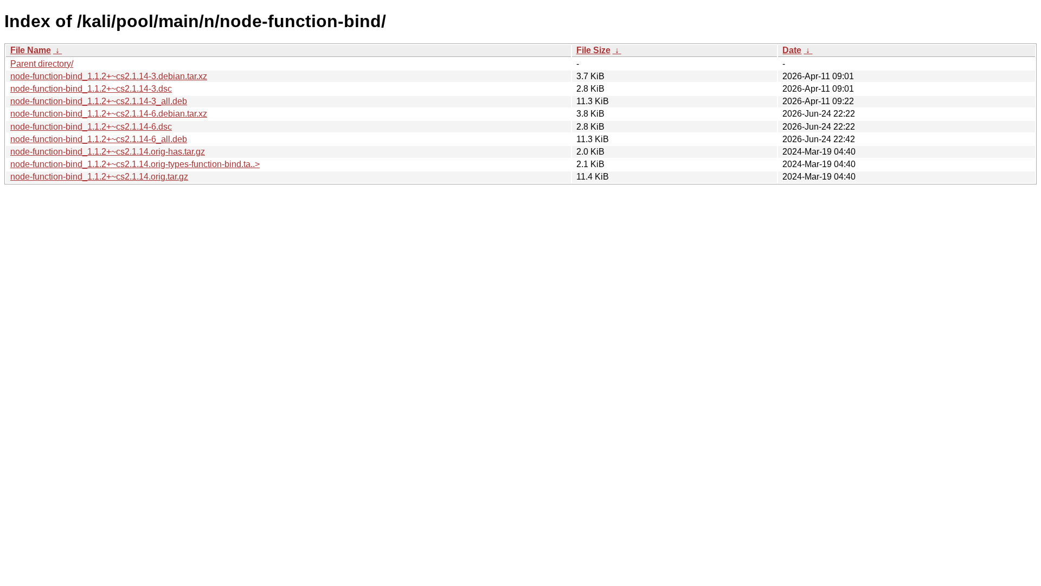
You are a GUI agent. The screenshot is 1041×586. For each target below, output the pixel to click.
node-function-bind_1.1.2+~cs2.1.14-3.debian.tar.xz (108, 76)
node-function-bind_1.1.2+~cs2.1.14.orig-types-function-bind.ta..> (135, 164)
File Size (593, 50)
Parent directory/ (41, 63)
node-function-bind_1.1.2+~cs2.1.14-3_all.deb (98, 101)
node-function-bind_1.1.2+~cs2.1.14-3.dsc (91, 88)
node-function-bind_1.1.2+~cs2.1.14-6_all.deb (98, 139)
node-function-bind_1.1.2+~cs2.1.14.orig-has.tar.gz (107, 151)
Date (791, 50)
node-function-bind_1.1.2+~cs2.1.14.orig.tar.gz (99, 176)
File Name (30, 50)
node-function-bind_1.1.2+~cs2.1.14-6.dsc (91, 126)
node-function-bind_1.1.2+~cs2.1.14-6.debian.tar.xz (108, 113)
